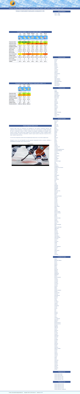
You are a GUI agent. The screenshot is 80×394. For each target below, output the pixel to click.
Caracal (56, 151)
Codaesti (56, 279)
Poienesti (56, 336)
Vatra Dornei (57, 85)
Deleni (56, 287)
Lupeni (56, 184)
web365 (41, 392)
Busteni (56, 65)
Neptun (56, 108)
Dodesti (56, 291)
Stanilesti (56, 347)
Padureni (56, 330)
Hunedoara (57, 179)
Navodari (56, 106)
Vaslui (56, 249)
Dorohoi (56, 164)
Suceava (56, 232)
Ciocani (56, 278)
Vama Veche (57, 114)
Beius (56, 133)
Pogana (56, 334)
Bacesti (56, 264)
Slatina (56, 229)
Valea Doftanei (57, 78)
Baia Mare (56, 129)
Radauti (56, 210)
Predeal (56, 74)
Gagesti (56, 303)
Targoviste (56, 233)
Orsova (56, 202)
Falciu (56, 299)
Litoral (56, 100)
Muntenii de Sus (58, 323)
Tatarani (56, 353)
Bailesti (56, 131)
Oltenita (56, 197)
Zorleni (56, 369)
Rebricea (56, 343)
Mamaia (56, 101)
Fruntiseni (56, 301)
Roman (56, 216)
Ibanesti (56, 312)
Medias (56, 189)
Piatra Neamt (57, 206)
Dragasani (56, 166)
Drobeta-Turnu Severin (59, 167)
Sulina (56, 113)
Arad (62, 8)
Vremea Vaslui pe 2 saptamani (60, 389)
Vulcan (56, 251)
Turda (56, 245)
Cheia (56, 68)
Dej (55, 162)
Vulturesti (56, 365)
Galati (45, 8)
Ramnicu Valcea (58, 212)
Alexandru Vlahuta (58, 260)
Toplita (56, 242)
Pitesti (56, 207)
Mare (56, 104)
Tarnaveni (56, 238)
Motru (56, 194)
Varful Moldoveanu (58, 81)
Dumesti (56, 296)
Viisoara (56, 361)
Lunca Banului (57, 318)
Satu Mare (57, 221)
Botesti (56, 275)
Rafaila (56, 341)
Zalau (56, 252)
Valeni (56, 357)
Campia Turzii (57, 146)
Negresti (56, 326)
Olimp (56, 109)
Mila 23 (56, 105)
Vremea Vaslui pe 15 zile (59, 387)
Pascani (56, 203)
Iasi (29, 8)
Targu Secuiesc (57, 237)
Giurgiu (56, 177)
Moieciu (56, 72)
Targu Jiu (56, 234)
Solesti (56, 345)
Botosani (56, 137)
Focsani (56, 172)
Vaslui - (57, 13)
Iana (55, 310)
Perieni (56, 331)
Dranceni (56, 294)
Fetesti (56, 171)
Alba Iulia (56, 124)
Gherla (56, 176)
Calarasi (56, 145)
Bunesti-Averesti (58, 277)
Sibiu (55, 225)
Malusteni (56, 319)
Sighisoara (57, 228)
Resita (56, 215)
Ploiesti (48, 8)
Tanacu (56, 352)
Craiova (37, 8)
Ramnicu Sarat (57, 211)
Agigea (56, 91)
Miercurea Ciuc (57, 190)
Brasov (41, 8)
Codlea (56, 157)
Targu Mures (57, 236)
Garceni (56, 304)
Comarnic (56, 69)
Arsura (56, 261)
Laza (55, 316)
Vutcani (56, 366)
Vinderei (56, 362)
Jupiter (56, 99)
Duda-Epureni (57, 295)
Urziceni (56, 247)
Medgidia (56, 188)
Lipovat (56, 317)
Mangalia (56, 103)
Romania (11, 8)
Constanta (33, 8)
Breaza (56, 64)
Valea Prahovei (57, 80)
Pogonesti (56, 335)
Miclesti (56, 321)
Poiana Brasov (57, 73)
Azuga (56, 60)
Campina (56, 67)
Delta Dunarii (57, 95)
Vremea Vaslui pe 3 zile (59, 376)
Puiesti (56, 338)
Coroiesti (56, 281)
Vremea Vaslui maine (58, 375)
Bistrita (56, 135)
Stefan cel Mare (57, 348)
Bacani (56, 262)
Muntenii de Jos (57, 322)
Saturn (56, 110)
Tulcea (56, 243)
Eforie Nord (57, 96)
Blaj (55, 136)
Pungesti (56, 339)
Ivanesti (56, 313)
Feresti (56, 300)
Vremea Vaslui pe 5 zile (59, 377)
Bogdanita (56, 274)
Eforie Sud (57, 97)
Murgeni (56, 325)
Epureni (56, 297)
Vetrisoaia (56, 360)
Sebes (56, 223)
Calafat (56, 144)
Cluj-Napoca (20, 8)
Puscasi (56, 340)
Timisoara (26, 8)
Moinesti (56, 192)
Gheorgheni (57, 175)
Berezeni (56, 269)
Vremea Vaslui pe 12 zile (59, 385)
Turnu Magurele (58, 246)
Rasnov (56, 76)
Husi (55, 180)
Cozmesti (56, 283)
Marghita (56, 186)
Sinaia (56, 77)
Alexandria (57, 126)
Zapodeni (56, 367)
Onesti (56, 198)
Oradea (52, 8)
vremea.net (12, 7)
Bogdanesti (57, 273)
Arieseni (56, 59)
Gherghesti (57, 305)
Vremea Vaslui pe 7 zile (59, 379)
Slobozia (56, 230)
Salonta (56, 220)
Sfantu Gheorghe (58, 112)
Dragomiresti (57, 292)
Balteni (56, 265)
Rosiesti (56, 344)
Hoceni (56, 308)
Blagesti (56, 270)
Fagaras (56, 71)
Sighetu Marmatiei (58, 227)
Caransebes (57, 153)
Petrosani (56, 205)
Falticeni (56, 170)
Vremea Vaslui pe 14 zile (59, 386)
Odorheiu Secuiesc (58, 195)
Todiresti (56, 354)
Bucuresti (15, 8)
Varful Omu (57, 82)
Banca (56, 266)
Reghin (56, 214)
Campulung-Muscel (58, 150)
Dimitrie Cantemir (58, 290)
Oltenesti (56, 327)
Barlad (56, 132)
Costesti (56, 282)
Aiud (55, 123)
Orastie (56, 201)
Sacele (56, 219)
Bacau (59, 8)
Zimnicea (56, 254)
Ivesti (56, 314)
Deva (56, 163)
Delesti (56, 288)
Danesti (56, 286)
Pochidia (56, 332)
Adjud (56, 122)
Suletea (56, 349)
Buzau (56, 142)
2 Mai (56, 90)
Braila (56, 8)
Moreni (56, 193)
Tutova (56, 356)
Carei (56, 154)
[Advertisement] (30, 21)
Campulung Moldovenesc (59, 149)
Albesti (56, 259)
